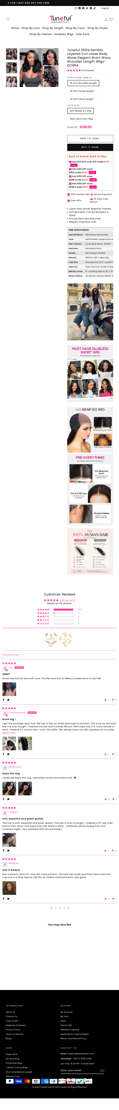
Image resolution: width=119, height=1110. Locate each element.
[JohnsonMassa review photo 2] (25, 743)
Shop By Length (52, 28)
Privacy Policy (13, 1029)
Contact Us (11, 1016)
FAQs (63, 1021)
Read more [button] (8, 732)
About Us (10, 1012)
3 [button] (60, 907)
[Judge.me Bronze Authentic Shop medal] (51, 638)
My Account (67, 1012)
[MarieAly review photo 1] (9, 888)
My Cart (64, 1016)
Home (15, 28)
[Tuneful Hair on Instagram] (62, 1080)
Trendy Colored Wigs (17, 1067)
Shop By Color (75, 28)
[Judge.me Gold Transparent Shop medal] (65, 638)
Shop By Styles (97, 28)
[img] (9, 663)
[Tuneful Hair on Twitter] (79, 1080)
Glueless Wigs (64, 34)
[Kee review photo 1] (9, 689)
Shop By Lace (30, 28)
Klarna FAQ (66, 1025)
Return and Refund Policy (74, 1038)
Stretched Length (79, 77)
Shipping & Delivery (16, 1025)
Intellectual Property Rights (75, 1034)
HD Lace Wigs (13, 1058)
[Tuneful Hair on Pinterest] (85, 1080)
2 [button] (55, 907)
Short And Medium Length (19, 1072)
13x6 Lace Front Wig (81, 118)
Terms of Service (14, 1034)
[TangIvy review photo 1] (9, 840)
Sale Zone (83, 34)
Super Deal (11, 1054)
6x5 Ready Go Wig (80, 110)
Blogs (9, 1038)
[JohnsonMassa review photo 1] (9, 743)
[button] (74, 70)
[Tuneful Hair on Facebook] (68, 1080)
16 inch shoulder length (83, 83)
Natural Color (13, 1076)
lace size (73, 105)
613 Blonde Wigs (14, 1063)
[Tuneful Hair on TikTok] (90, 1080)
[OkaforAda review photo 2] (25, 789)
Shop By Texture (40, 34)
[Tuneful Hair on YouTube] (73, 1080)
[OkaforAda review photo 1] (9, 789)
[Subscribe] (102, 1070)
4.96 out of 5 (67, 600)
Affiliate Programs (70, 1029)
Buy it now (90, 147)
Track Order (12, 1021)
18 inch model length (82, 91)
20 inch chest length (82, 99)
